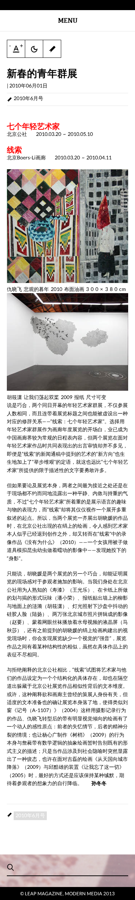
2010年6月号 (28, 98)
